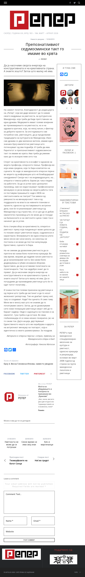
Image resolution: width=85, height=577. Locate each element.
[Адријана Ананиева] (70, 100)
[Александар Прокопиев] (63, 100)
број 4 (7, 363)
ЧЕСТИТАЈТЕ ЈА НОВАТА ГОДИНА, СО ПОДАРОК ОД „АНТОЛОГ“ (65, 228)
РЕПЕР (44, 59)
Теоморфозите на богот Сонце (18, 460)
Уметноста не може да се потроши (11, 444)
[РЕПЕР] (63, 93)
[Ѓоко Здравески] (77, 93)
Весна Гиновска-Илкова (23, 363)
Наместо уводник (37, 39)
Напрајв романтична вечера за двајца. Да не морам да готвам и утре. (65, 258)
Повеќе (41, 410)
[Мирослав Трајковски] (77, 100)
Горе (76, 572)
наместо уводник (44, 363)
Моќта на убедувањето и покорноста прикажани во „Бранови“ (45, 391)
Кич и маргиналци (47, 443)
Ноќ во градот (42, 459)
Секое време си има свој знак (29, 443)
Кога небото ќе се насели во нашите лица (64, 275)
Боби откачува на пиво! (64, 244)
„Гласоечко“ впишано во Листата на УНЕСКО (65, 212)
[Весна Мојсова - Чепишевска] (70, 93)
